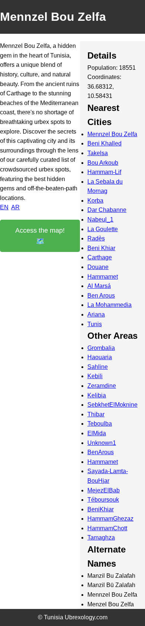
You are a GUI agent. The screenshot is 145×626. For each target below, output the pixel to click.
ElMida (96, 433)
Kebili (95, 376)
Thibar (95, 414)
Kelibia (96, 395)
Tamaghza (101, 537)
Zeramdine (101, 386)
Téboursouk (103, 499)
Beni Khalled (104, 143)
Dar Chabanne (106, 210)
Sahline (97, 367)
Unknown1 (101, 443)
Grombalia (101, 348)
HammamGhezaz (110, 518)
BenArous (100, 452)
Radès (96, 238)
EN (4, 207)
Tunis (94, 324)
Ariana (96, 314)
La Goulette (102, 229)
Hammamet (102, 276)
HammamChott (107, 528)
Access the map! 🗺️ (40, 236)
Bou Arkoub (102, 163)
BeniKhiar (100, 509)
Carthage (99, 257)
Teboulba (99, 423)
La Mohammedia (109, 305)
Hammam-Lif (104, 172)
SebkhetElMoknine (112, 405)
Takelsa (97, 153)
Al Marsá (99, 286)
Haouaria (99, 357)
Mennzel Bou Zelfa (112, 134)
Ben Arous (101, 295)
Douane (98, 267)
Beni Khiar (101, 248)
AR (15, 207)
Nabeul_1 (100, 219)
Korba (95, 200)
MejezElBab (103, 490)
